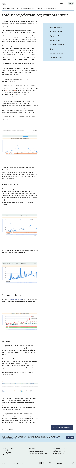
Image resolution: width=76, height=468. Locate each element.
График (50, 48)
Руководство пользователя (9, 8)
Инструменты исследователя (26, 8)
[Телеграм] (73, 463)
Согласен (70, 437)
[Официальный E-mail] (69, 463)
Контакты (32, 448)
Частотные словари (55, 44)
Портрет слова (53, 40)
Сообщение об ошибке (59, 451)
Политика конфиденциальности (38, 453)
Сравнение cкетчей (54, 57)
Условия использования (36, 451)
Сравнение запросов (54, 53)
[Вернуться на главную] (5, 3)
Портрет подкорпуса (55, 36)
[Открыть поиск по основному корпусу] (58, 3)
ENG (66, 3)
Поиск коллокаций (54, 27)
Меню (62, 3)
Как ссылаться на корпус (60, 448)
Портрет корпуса (54, 31)
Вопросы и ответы (58, 453)
